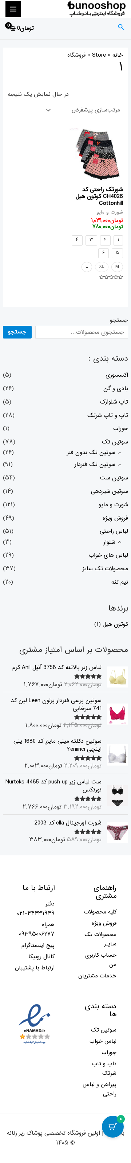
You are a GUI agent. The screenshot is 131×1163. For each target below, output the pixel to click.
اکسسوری (117, 375)
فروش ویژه (115, 518)
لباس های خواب (108, 555)
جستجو (119, 320)
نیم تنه (119, 582)
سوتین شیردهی (109, 491)
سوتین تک (115, 442)
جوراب (120, 429)
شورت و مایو (113, 505)
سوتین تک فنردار (95, 464)
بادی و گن (115, 389)
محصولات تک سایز (105, 569)
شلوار (109, 542)
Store (99, 55)
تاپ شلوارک (114, 402)
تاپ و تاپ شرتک (107, 415)
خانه (117, 55)
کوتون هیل (115, 624)
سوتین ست (114, 478)
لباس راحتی (114, 531)
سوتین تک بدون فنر (91, 452)
